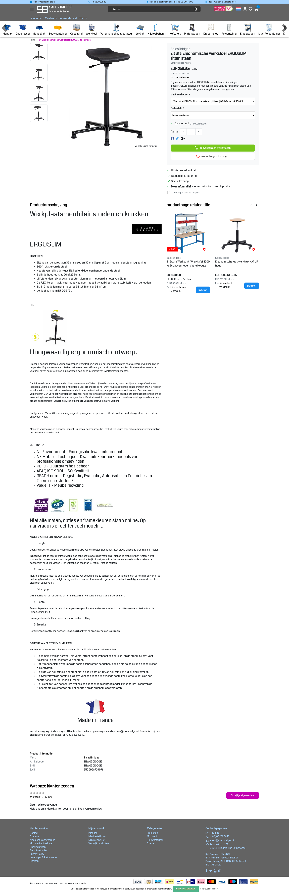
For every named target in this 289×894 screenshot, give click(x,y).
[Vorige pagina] (251, 205)
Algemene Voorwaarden (42, 840)
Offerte (82, 18)
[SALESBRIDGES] (42, 9)
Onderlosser (23, 34)
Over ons (34, 836)
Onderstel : (177, 108)
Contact (34, 833)
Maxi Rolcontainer (269, 34)
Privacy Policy (37, 854)
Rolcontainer (229, 34)
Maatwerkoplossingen (41, 843)
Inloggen (93, 833)
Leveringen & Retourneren (44, 857)
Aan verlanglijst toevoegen (215, 156)
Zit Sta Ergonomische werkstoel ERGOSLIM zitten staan (65, 39)
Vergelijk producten (98, 843)
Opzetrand (76, 34)
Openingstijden (38, 847)
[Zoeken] (195, 9)
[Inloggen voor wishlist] (205, 249)
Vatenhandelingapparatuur (116, 34)
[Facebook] (172, 138)
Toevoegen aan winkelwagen (215, 148)
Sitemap (34, 861)
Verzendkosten (182, 77)
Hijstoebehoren (157, 34)
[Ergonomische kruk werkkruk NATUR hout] (237, 233)
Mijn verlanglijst (96, 840)
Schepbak (39, 34)
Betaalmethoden (38, 850)
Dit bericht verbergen (185, 888)
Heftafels (175, 34)
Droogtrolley (210, 34)
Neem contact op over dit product (212, 186)
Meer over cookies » (209, 888)
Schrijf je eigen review (181, 62)
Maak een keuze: (180, 94)
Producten (37, 18)
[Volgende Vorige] (256, 205)
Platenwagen (192, 34)
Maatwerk (51, 18)
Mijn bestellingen (97, 836)
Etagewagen (247, 34)
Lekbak (140, 34)
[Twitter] (177, 138)
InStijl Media (80, 883)
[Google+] (183, 138)
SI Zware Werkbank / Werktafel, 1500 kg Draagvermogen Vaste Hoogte (188, 264)
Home (32, 39)
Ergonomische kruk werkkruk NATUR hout (236, 264)
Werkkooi (91, 34)
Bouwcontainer (58, 34)
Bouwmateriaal (68, 18)
